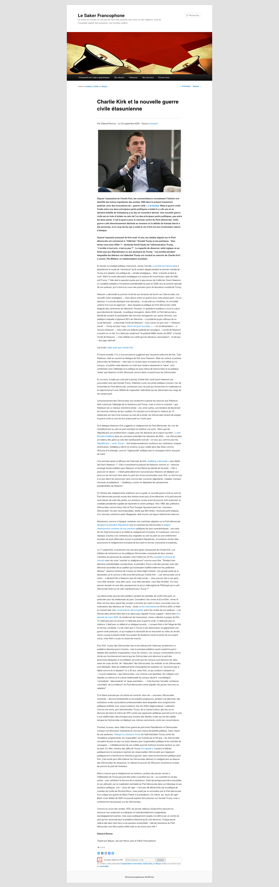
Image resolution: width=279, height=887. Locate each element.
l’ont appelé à (147, 748)
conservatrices (123, 609)
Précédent (185, 86)
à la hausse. (154, 205)
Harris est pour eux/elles (138, 326)
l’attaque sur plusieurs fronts (127, 734)
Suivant (197, 86)
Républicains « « (111, 443)
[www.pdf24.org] (99, 859)
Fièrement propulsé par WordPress (139, 877)
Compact (153, 123)
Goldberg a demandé (157, 460)
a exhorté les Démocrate (164, 265)
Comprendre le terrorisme (131, 863)
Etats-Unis (147, 863)
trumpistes (138, 609)
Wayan (104, 86)
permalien (104, 866)
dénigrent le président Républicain (113, 524)
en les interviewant (148, 606)
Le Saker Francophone (101, 15)
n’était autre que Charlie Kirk (120, 347)
